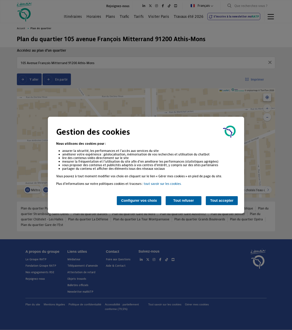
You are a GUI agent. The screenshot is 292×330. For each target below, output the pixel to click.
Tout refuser (183, 201)
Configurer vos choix (139, 201)
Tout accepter (221, 201)
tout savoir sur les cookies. (163, 183)
